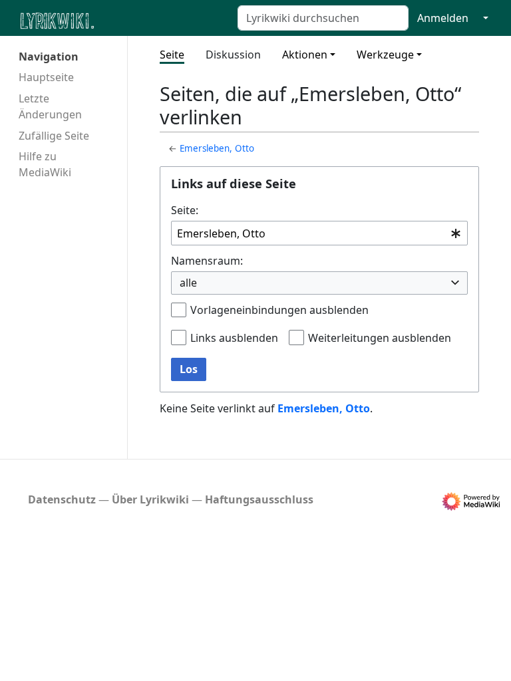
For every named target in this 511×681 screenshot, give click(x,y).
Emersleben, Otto (217, 148)
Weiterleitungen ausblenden (379, 338)
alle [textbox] (188, 282)
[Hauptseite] (122, 19)
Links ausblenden (234, 338)
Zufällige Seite (54, 135)
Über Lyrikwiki (150, 499)
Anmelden (442, 18)
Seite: (184, 210)
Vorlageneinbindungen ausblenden (279, 310)
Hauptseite (46, 77)
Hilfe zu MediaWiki (45, 164)
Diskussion (233, 54)
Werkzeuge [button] (385, 54)
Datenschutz (62, 499)
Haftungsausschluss (259, 499)
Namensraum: (207, 260)
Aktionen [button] (304, 54)
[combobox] (319, 233)
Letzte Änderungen (50, 106)
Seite (172, 54)
